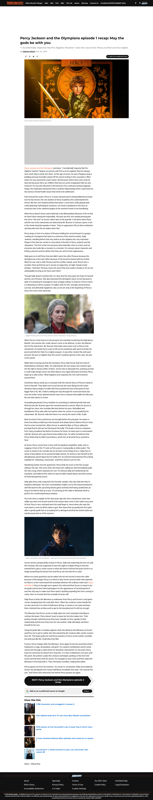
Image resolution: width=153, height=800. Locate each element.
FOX (57, 3)
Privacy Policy (58, 785)
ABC (46, 3)
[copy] (37, 56)
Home (26, 764)
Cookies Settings (79, 788)
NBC (62, 3)
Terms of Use (77, 785)
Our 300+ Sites (101, 781)
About (76, 3)
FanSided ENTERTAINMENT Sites (113, 3)
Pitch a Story (29, 785)
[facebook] (135, 3)
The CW (69, 3)
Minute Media (13, 794)
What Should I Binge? (34, 3)
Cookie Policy (100, 785)
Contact (75, 781)
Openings (56, 781)
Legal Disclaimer (122, 785)
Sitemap (84, 3)
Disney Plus (35, 764)
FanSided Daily (121, 781)
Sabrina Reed (29, 52)
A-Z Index (56, 788)
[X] (140, 3)
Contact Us (94, 3)
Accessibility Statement (34, 788)
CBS (51, 3)
